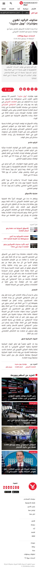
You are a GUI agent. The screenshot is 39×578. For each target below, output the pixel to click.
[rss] (4, 487)
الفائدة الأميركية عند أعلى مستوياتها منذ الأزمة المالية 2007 (16, 237)
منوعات (33, 543)
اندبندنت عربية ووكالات (26, 35)
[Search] (11, 3)
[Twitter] (16, 487)
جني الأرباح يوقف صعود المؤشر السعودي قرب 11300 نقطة (22, 397)
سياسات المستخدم (29, 499)
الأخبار (34, 8)
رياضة (33, 547)
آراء (18, 8)
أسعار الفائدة (19, 367)
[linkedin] (9, 487)
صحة (33, 551)
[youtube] (11, 487)
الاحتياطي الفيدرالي (9, 104)
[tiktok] (6, 487)
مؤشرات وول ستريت (21, 364)
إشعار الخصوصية (30, 503)
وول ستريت (22, 96)
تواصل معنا (31, 510)
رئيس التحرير (31, 507)
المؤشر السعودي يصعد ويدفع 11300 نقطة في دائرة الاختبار (20, 445)
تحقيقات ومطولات (29, 554)
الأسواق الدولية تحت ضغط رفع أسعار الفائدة (17, 229)
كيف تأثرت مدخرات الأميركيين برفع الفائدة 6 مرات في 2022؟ (16, 245)
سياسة (25, 8)
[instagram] (13, 487)
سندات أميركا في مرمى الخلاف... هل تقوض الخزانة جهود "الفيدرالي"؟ (20, 470)
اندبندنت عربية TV (29, 558)
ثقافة (4, 8)
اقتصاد (11, 8)
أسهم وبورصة (17, 375)
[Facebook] (18, 487)
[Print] (20, 89)
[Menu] (4, 3)
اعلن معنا (32, 514)
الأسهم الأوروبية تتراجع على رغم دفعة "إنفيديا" (21, 421)
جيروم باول (9, 367)
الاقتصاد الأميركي (10, 101)
